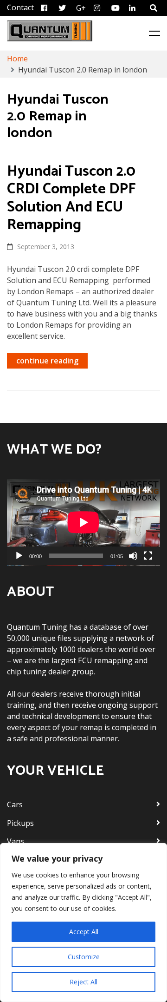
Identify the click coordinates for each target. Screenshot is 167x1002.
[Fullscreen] (148, 555)
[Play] (19, 555)
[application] (83, 522)
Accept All (83, 931)
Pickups (20, 823)
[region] (83, 922)
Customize (84, 956)
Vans (15, 841)
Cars (15, 804)
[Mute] (133, 555)
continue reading (47, 361)
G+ (81, 8)
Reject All (83, 981)
